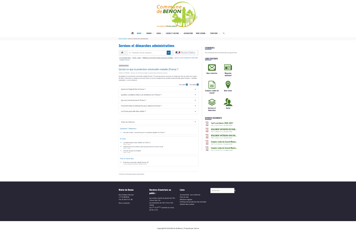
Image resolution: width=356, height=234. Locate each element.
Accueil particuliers (125, 58)
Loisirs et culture (172, 33)
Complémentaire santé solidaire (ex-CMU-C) (136, 142)
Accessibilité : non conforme (190, 195)
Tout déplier (193, 84)
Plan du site (184, 197)
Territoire (214, 33)
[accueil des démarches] (122, 52)
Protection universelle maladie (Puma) (135, 162)
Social (158, 33)
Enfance (149, 33)
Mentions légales (186, 199)
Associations (188, 33)
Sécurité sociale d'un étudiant (132, 151)
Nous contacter (212, 73)
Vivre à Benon (200, 33)
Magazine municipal (228, 74)
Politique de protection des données (193, 202)
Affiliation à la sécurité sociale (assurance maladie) (157, 58)
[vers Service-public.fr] (185, 53)
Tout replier (182, 84)
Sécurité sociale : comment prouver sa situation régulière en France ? (144, 132)
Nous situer (228, 90)
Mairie (139, 33)
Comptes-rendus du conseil (212, 91)
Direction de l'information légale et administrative (132, 174)
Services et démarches (212, 109)
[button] (224, 33)
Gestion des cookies (187, 204)
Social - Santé (136, 58)
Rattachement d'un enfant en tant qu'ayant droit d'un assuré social (143, 146)
